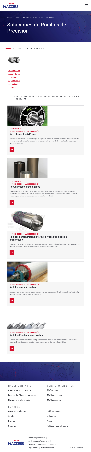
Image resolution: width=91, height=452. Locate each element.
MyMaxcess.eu (54, 400)
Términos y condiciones (37, 444)
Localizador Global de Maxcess (22, 395)
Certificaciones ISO (48, 448)
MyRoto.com (52, 390)
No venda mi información (19, 400)
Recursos (51, 421)
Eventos (11, 421)
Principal (53, 444)
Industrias (51, 416)
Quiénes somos (53, 411)
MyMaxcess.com (54, 395)
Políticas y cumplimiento (57, 426)
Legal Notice (33, 448)
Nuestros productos (17, 411)
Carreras (12, 426)
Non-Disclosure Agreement (38, 441)
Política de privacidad (36, 438)
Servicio (11, 416)
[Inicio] (11, 6)
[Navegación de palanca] (86, 5)
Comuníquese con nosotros (20, 390)
